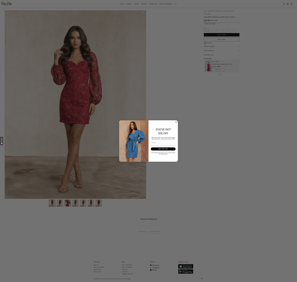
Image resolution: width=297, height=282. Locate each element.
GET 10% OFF (163, 149)
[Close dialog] (176, 122)
